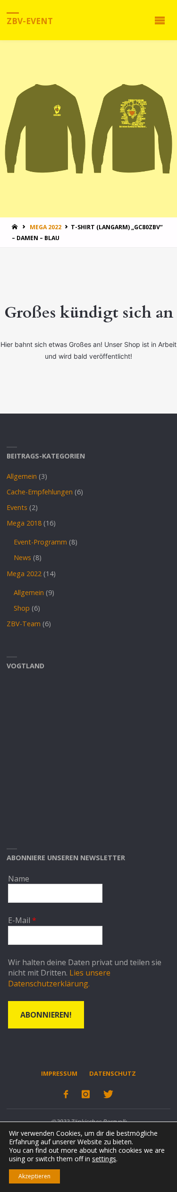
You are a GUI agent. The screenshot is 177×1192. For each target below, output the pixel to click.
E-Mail (22, 920)
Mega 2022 (45, 227)
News (22, 557)
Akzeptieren (34, 1176)
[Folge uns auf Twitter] (108, 1094)
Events (17, 507)
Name (18, 878)
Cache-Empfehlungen (40, 491)
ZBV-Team (24, 623)
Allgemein (22, 476)
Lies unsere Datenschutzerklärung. (59, 977)
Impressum (59, 1073)
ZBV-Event (30, 20)
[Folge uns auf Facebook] (66, 1094)
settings (104, 1159)
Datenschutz (112, 1073)
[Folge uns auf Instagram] (85, 1094)
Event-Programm (40, 541)
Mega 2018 (24, 522)
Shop (22, 608)
